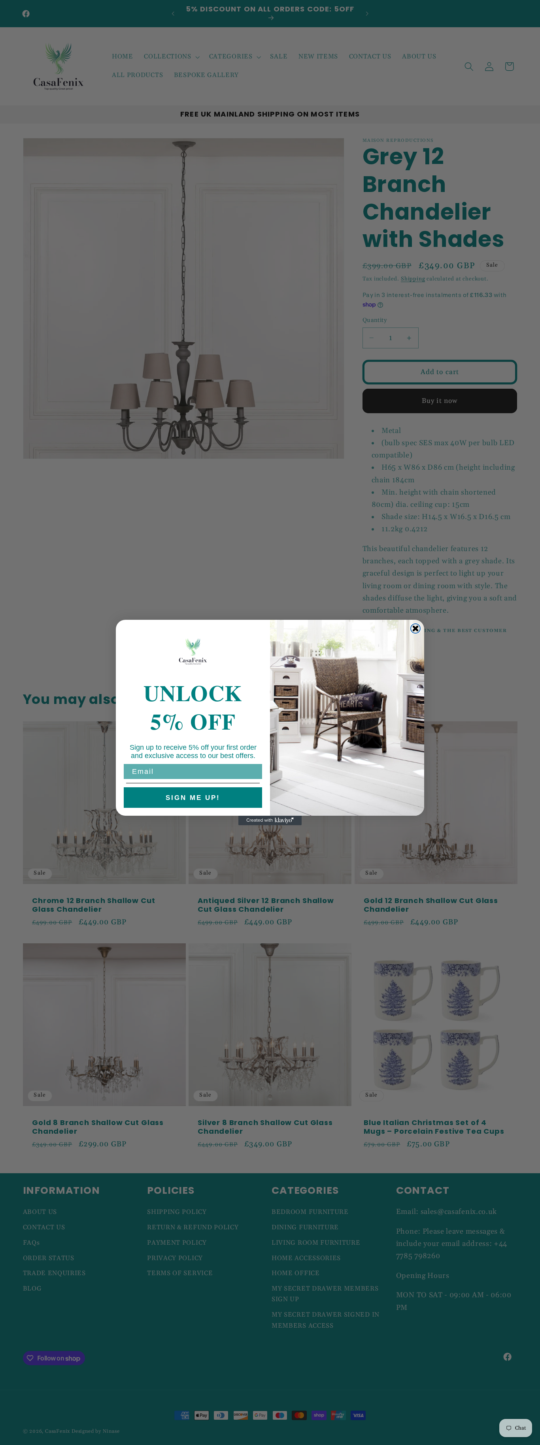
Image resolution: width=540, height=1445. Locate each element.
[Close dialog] (415, 628)
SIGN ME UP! (193, 798)
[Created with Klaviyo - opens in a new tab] (270, 820)
